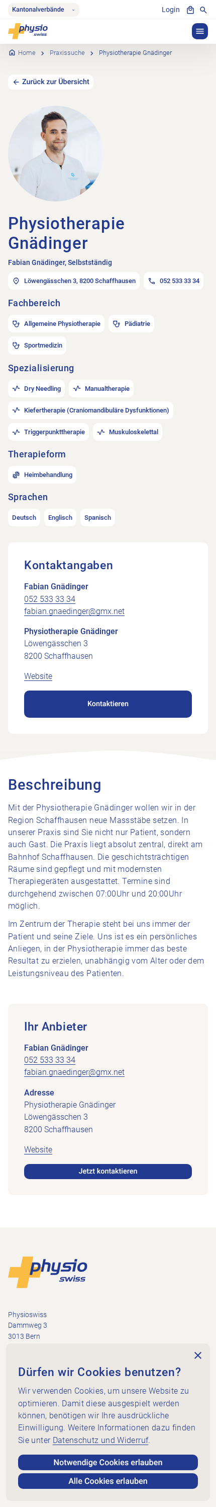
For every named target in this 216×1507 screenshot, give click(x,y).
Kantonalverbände (38, 10)
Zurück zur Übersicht (55, 82)
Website (38, 676)
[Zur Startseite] (47, 1272)
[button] (200, 31)
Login (171, 10)
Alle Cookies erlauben (108, 1481)
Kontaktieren (108, 704)
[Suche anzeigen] (203, 10)
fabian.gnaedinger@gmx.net (74, 611)
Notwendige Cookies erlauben (108, 1462)
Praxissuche (67, 52)
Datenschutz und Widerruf (101, 1440)
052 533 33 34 (49, 599)
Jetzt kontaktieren (108, 1171)
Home (27, 52)
